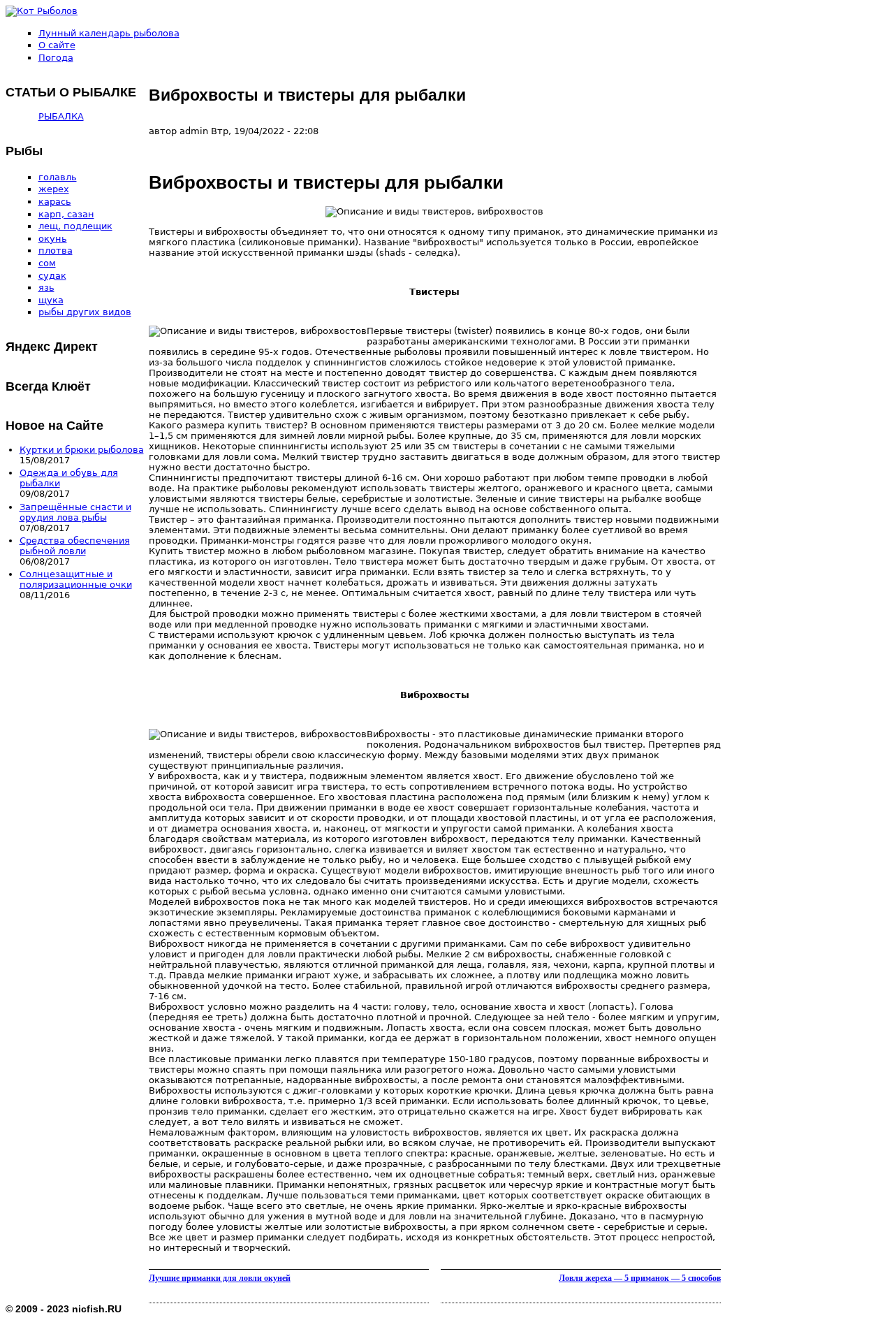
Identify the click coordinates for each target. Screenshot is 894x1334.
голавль (57, 177)
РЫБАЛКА (61, 116)
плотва (55, 250)
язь (46, 287)
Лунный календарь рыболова (108, 33)
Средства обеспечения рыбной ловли (75, 545)
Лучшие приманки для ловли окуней (220, 1278)
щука (51, 300)
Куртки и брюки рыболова (82, 449)
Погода (55, 57)
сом (47, 263)
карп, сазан (66, 214)
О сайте (56, 45)
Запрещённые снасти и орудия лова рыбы (75, 512)
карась (54, 201)
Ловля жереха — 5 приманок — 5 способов (640, 1278)
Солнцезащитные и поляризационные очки (76, 579)
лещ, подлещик (75, 226)
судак (52, 275)
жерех (53, 189)
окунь (52, 238)
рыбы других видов (84, 312)
